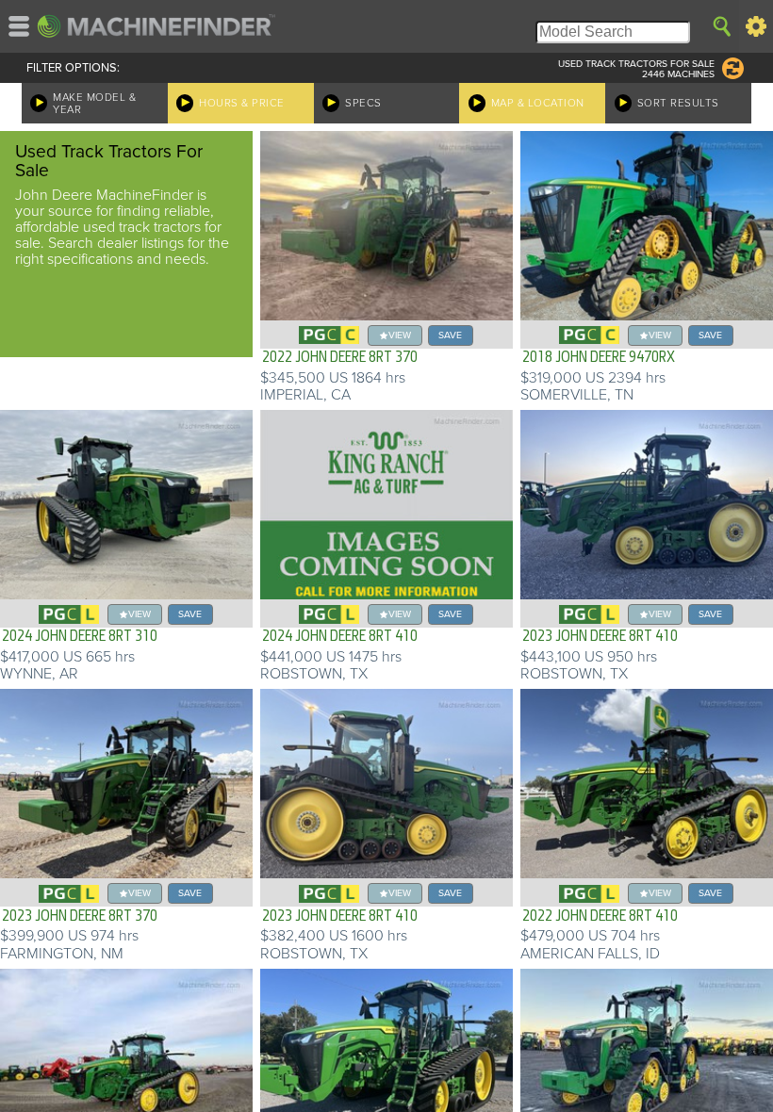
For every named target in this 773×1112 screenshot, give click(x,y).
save (450, 335)
